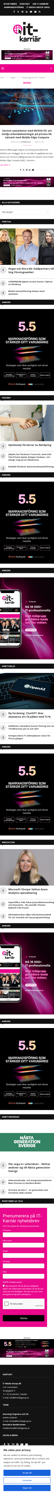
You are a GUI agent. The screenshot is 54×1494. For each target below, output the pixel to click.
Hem (2, 77)
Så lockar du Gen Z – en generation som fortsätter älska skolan (28, 1191)
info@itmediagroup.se (19, 1397)
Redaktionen (26, 142)
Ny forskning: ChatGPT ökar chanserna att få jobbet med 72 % (29, 714)
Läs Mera (4, 165)
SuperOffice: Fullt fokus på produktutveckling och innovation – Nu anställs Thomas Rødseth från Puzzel (31, 905)
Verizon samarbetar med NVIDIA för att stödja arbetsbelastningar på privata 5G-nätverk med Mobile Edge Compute (27, 134)
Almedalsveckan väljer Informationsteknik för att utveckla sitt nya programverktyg (29, 916)
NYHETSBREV (10, 3)
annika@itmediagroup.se (20, 1421)
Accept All (27, 1472)
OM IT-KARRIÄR (40, 3)
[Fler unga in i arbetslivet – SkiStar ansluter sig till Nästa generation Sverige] (27, 1142)
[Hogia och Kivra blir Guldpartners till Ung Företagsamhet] (27, 246)
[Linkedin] (27, 11)
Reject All (27, 1488)
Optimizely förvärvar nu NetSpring (29, 445)
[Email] (35, 11)
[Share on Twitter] (24, 169)
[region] (27, 1469)
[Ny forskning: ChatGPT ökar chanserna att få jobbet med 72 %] (27, 691)
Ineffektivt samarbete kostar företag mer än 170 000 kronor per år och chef (31, 727)
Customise (27, 1480)
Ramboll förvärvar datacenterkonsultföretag (31, 466)
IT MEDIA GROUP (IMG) (38, 7)
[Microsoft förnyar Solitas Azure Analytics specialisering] (27, 867)
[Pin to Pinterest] (27, 169)
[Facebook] (14, 11)
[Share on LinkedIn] (30, 169)
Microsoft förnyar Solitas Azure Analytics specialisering (28, 891)
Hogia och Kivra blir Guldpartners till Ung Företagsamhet (31, 270)
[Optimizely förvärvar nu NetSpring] (27, 423)
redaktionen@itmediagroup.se (16, 1428)
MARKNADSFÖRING (14, 7)
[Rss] (39, 11)
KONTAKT (25, 3)
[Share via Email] (33, 169)
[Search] (51, 68)
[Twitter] (18, 11)
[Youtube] (31, 11)
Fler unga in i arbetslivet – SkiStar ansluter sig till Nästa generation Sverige (29, 1167)
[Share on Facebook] (20, 169)
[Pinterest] (22, 11)
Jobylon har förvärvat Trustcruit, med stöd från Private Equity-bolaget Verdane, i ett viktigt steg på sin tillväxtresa (29, 457)
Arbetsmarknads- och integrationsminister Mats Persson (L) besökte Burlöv (30, 1181)
